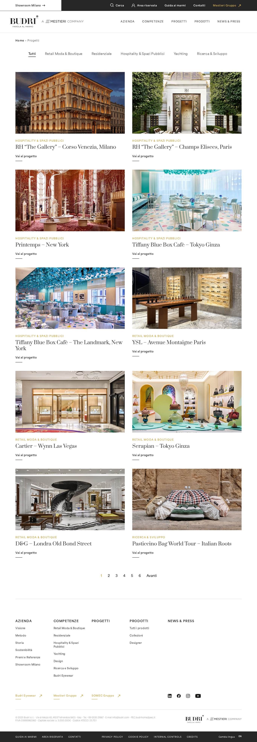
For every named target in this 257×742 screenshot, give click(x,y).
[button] (32, 53)
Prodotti (202, 21)
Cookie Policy (138, 736)
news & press (228, 21)
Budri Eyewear (63, 676)
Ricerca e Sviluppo (66, 668)
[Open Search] (112, 5)
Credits (192, 736)
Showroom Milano (27, 664)
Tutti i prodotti (139, 628)
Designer (136, 643)
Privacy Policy (112, 736)
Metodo (20, 635)
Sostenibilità (23, 650)
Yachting (59, 654)
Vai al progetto (26, 156)
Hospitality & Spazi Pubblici (66, 645)
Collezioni (136, 635)
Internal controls (167, 736)
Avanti (152, 575)
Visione (20, 628)
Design (58, 661)
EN (240, 736)
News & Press (181, 620)
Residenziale (62, 635)
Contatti (199, 5)
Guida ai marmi (175, 5)
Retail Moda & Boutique (69, 628)
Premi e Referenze (27, 657)
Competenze (153, 21)
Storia (19, 643)
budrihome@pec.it (145, 717)
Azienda (128, 21)
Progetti (179, 21)
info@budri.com (120, 717)
